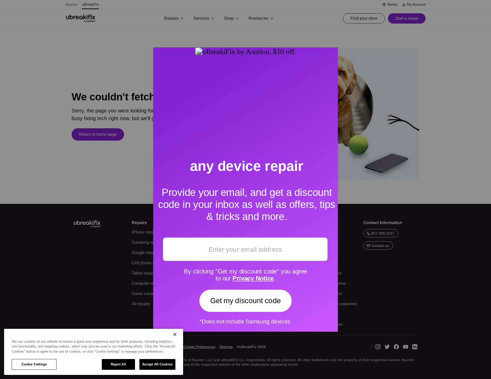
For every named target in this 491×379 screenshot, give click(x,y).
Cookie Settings (34, 364)
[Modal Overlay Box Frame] (245, 189)
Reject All (118, 364)
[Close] (175, 334)
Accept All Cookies (157, 364)
